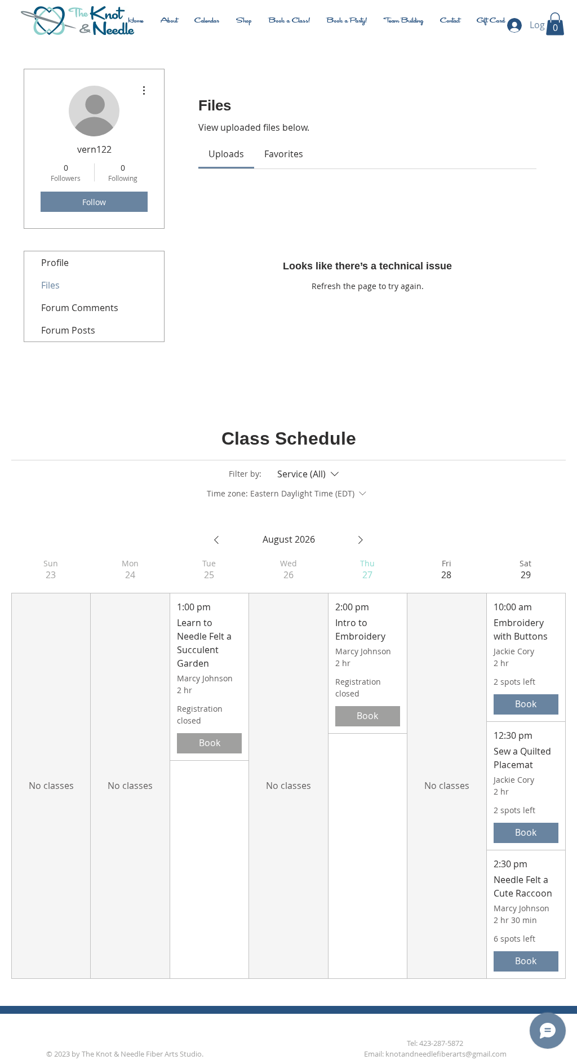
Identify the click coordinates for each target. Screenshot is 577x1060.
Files (50, 285)
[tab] (226, 153)
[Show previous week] (216, 540)
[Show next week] (360, 540)
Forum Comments (79, 307)
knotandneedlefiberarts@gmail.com (446, 1054)
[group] (50, 768)
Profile (55, 262)
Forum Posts (68, 330)
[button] (555, 24)
